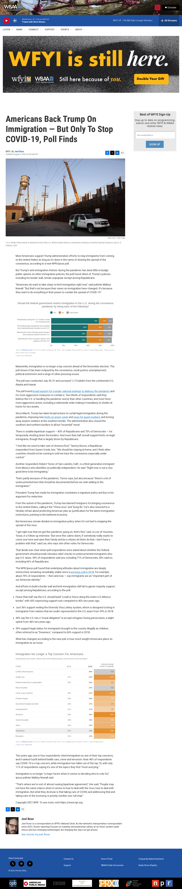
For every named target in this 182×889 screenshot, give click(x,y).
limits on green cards (56, 417)
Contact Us (69, 859)
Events (65, 29)
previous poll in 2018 (82, 572)
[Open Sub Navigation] (12, 29)
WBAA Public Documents (112, 865)
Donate (171, 7)
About (78, 29)
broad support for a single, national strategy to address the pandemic (71, 391)
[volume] (15, 20)
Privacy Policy (21, 871)
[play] (6, 20)
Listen (6, 29)
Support (50, 29)
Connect (34, 29)
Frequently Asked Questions (151, 859)
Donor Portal (106, 859)
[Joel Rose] (12, 825)
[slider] (19, 20)
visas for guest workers (86, 417)
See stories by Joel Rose (35, 834)
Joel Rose (19, 151)
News (19, 29)
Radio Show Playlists (148, 865)
